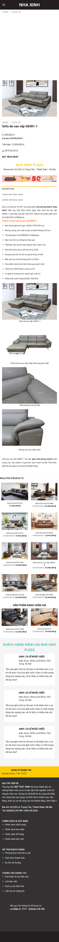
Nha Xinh (29, 5)
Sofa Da (16, 12)
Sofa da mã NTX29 (15, 503)
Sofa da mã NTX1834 (15, 562)
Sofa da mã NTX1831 (15, 533)
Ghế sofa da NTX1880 (44, 503)
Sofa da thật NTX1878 (15, 595)
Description (8, 189)
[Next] (56, 620)
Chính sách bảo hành (12, 194)
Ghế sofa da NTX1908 (15, 629)
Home (5, 12)
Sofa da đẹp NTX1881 (44, 595)
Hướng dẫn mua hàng (12, 200)
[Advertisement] (29, 45)
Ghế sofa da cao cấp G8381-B (44, 563)
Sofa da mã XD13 (44, 629)
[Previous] (2, 620)
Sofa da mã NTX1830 (44, 533)
